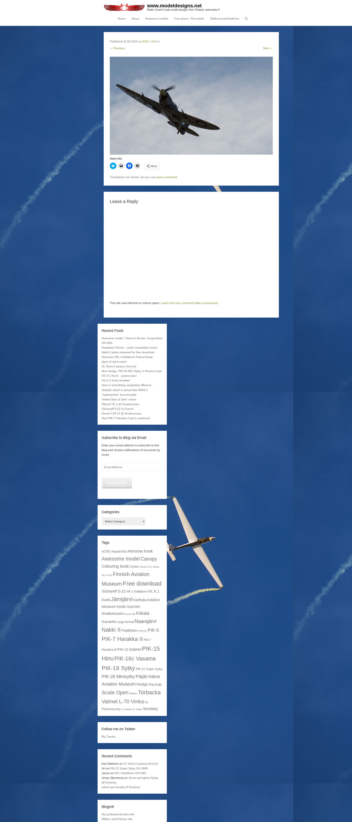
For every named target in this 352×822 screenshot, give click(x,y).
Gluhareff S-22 (113, 591)
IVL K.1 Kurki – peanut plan (119, 375)
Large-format (125, 622)
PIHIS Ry (142, 631)
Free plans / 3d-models (189, 18)
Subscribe (117, 482)
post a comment (166, 177)
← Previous (117, 48)
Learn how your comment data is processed (189, 303)
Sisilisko (133, 693)
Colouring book (115, 566)
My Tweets (109, 736)
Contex (134, 566)
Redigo (142, 684)
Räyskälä (155, 684)
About (135, 18)
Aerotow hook (140, 551)
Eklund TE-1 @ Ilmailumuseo (120, 404)
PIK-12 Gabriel (129, 649)
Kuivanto (109, 622)
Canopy (149, 559)
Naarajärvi (145, 621)
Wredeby (150, 709)
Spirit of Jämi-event (114, 361)
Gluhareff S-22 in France (118, 408)
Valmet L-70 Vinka (123, 701)
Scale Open (115, 692)
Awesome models (156, 18)
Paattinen (129, 630)
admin (106, 787)
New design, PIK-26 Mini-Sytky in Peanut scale (132, 371)
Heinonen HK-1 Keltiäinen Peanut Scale (127, 357)
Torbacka (149, 692)
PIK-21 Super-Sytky (149, 669)
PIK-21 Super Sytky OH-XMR (129, 768)
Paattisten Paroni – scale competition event (129, 347)
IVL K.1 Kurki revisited (116, 380)
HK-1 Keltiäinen (136, 591)
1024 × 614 (149, 41)
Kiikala (142, 613)
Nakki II (111, 630)
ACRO (106, 551)
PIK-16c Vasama (135, 658)
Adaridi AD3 (119, 551)
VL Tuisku (137, 709)
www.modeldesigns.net (174, 5)
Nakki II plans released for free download (128, 352)
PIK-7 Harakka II (122, 639)
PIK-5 (153, 630)
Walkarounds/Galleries (224, 18)
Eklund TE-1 (146, 567)
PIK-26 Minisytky (118, 676)
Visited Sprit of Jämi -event (119, 399)
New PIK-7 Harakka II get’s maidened (126, 418)
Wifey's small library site (117, 819)
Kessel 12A (129, 614)
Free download (142, 583)
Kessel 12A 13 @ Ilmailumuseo (122, 413)
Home (121, 18)
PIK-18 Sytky (118, 668)
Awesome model (121, 559)
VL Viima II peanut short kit (119, 366)
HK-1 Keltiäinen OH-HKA (130, 773)
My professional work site (118, 814)
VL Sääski (127, 709)
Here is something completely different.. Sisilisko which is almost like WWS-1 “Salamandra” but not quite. (127, 389)
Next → (268, 48)
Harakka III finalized (127, 787)
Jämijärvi (122, 599)
